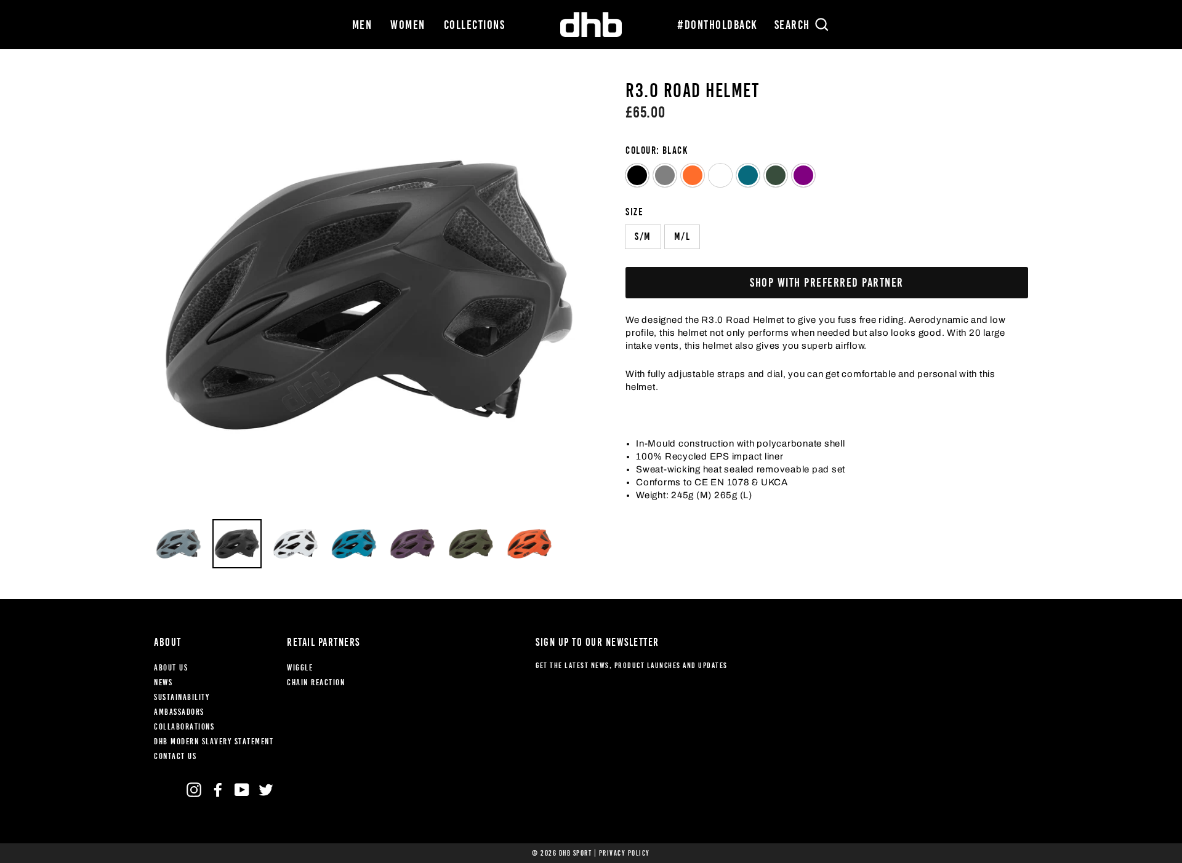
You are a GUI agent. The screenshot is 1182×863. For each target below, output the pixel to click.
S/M (643, 236)
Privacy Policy (624, 853)
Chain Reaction (316, 682)
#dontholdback (717, 24)
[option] (369, 295)
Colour (656, 150)
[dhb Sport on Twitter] (266, 789)
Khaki (775, 175)
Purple (803, 175)
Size (634, 212)
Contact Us (175, 756)
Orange (692, 175)
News (163, 682)
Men (362, 24)
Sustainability (181, 697)
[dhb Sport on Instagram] (194, 789)
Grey (665, 175)
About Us (171, 667)
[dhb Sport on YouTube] (242, 789)
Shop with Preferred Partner (827, 282)
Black (637, 175)
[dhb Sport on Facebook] (218, 789)
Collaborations (184, 726)
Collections (474, 24)
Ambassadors (179, 712)
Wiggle (300, 667)
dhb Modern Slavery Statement (213, 741)
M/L (682, 236)
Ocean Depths (748, 175)
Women (407, 24)
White (720, 175)
